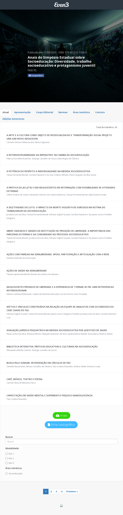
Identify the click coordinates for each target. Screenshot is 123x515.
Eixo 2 (11, 458)
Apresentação (22, 112)
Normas (63, 112)
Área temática (81, 112)
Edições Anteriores (13, 118)
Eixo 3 (11, 463)
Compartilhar (37, 75)
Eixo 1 (11, 453)
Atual (6, 112)
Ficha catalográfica (62, 424)
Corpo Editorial (44, 112)
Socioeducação (16, 473)
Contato (100, 112)
